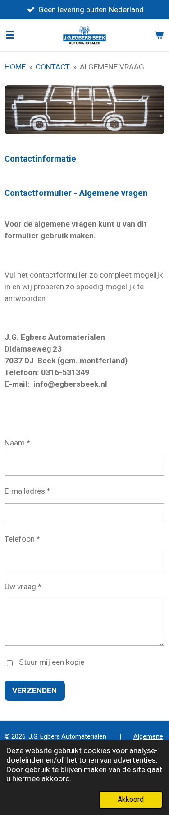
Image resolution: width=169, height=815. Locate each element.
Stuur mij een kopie (51, 662)
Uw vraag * (23, 586)
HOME (15, 66)
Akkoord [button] (131, 800)
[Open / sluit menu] (10, 35)
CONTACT (53, 66)
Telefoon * (22, 538)
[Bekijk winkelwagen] (159, 35)
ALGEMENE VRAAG (112, 66)
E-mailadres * (27, 490)
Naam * (17, 442)
